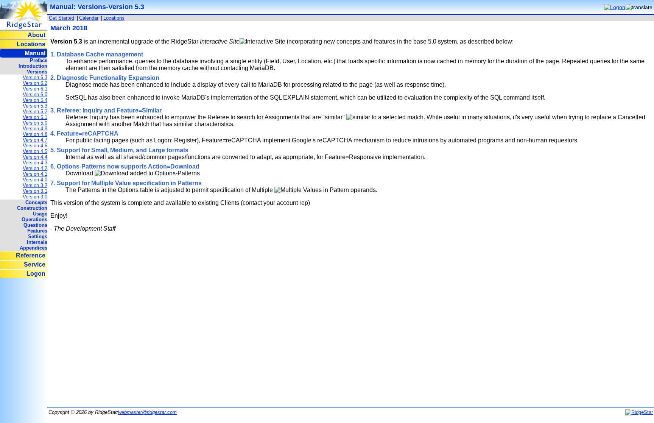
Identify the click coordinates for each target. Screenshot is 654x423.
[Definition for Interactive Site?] (262, 41)
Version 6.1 (35, 89)
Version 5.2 (35, 111)
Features (37, 231)
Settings (37, 236)
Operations (34, 219)
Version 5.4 (35, 100)
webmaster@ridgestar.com (147, 412)
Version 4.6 (35, 145)
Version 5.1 (35, 117)
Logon (35, 273)
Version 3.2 (35, 185)
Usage (40, 214)
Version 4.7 (35, 140)
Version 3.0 (35, 197)
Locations (31, 44)
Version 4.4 (35, 157)
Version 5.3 (35, 106)
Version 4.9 (35, 128)
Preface (38, 60)
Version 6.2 (35, 83)
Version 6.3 (35, 77)
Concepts (36, 202)
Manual (35, 53)
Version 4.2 (35, 168)
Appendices (33, 248)
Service (34, 264)
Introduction (33, 66)
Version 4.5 (35, 151)
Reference (30, 255)
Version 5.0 (35, 123)
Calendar (88, 18)
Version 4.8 (35, 134)
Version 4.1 (35, 174)
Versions (37, 72)
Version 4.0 (35, 180)
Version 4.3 (35, 162)
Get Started (61, 18)
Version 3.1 (35, 191)
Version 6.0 (35, 94)
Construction (32, 208)
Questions (35, 225)
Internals (37, 242)
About (36, 35)
